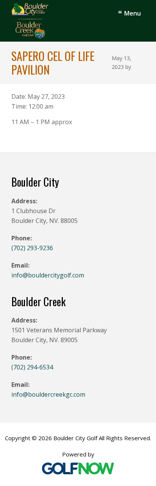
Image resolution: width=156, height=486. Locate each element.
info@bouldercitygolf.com (47, 275)
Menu (132, 13)
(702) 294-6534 (32, 367)
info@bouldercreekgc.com (48, 394)
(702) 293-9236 (32, 248)
